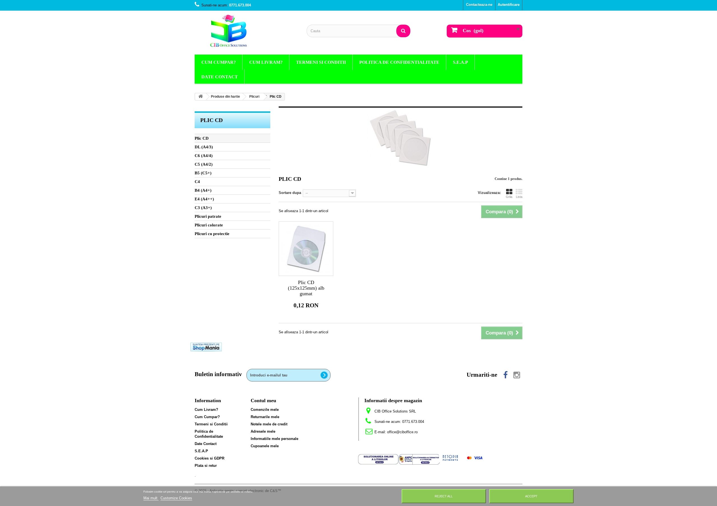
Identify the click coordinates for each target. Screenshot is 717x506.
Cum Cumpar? (218, 62)
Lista (519, 196)
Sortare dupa (290, 193)
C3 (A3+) (203, 207)
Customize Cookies (176, 498)
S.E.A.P (460, 62)
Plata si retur (206, 465)
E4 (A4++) (204, 199)
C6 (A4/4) (204, 155)
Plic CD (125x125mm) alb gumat (306, 288)
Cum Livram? (266, 62)
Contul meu (263, 400)
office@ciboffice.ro (402, 432)
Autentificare (509, 5)
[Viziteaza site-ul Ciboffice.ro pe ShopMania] (206, 347)
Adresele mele (263, 431)
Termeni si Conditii (321, 62)
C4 (197, 181)
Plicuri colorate (209, 225)
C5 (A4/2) (204, 164)
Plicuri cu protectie (212, 233)
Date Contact (219, 76)
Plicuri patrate (208, 216)
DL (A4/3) (204, 147)
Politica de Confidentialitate (399, 62)
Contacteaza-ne (479, 5)
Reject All (444, 496)
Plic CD (202, 138)
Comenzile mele (265, 409)
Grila (509, 196)
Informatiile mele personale (274, 439)
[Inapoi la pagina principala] (200, 96)
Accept (531, 496)
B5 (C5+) (203, 173)
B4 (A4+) (203, 190)
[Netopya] (462, 458)
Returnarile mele (265, 417)
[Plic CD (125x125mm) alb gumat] (305, 248)
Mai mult (151, 498)
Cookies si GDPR (209, 458)
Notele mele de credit (269, 424)
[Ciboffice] (246, 31)
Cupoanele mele (265, 446)
